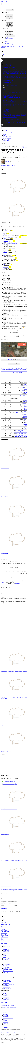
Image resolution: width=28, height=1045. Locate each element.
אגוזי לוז (5, 250)
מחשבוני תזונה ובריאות (8, 100)
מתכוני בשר (18, 72)
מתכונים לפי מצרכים (13, 77)
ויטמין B (25, 403)
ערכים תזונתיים (15, 92)
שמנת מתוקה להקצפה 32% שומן (10, 243)
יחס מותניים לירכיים (7, 102)
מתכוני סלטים (22, 69)
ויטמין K (25, 419)
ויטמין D (25, 416)
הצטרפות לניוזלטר (7, 136)
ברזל (26, 422)
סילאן (4, 260)
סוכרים (22, 387)
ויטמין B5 (25, 409)
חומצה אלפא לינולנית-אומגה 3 (20, 432)
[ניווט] (1, 59)
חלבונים (25, 384)
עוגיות (7, 71)
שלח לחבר (3, 165)
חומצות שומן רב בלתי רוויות (21, 430)
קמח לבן (5, 252)
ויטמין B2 (25, 406)
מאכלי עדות (19, 79)
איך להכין (24, 114)
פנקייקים (5, 1020)
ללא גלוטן (5, 959)
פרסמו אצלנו (3, 927)
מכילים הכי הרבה (7, 93)
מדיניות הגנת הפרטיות (5, 1041)
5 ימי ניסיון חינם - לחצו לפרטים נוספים (11, 97)
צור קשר (8, 37)
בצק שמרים (6, 1025)
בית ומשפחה (19, 114)
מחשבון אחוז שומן (7, 105)
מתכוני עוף (24, 72)
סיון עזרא (7, 161)
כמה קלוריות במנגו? (7, 133)
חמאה (4, 255)
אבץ (26, 427)
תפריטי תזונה (21, 92)
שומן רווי (22, 390)
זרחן (26, 425)
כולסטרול (25, 392)
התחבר (5, 41)
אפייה (13, 71)
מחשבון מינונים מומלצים (12, 104)
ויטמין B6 (25, 411)
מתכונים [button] (13, 67)
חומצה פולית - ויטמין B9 (21, 412)
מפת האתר (3, 929)
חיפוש (5, 130)
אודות (2, 926)
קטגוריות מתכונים (4, 943)
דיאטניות (5, 993)
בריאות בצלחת (21, 119)
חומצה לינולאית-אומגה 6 (21, 433)
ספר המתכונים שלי (13, 76)
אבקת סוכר (5, 238)
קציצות (5, 134)
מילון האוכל (5, 91)
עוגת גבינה (5, 1015)
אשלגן (25, 428)
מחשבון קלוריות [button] (13, 95)
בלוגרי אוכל (5, 994)
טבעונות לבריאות (7, 119)
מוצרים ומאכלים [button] (14, 90)
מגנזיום (25, 424)
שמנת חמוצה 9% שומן (8, 237)
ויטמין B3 (25, 408)
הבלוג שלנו (3, 938)
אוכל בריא (24, 79)
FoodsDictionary (4, 908)
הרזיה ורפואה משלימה (13, 122)
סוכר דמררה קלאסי (7, 258)
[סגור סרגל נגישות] (1, 4)
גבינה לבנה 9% (6, 235)
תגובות (13, 165)
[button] (7, 67)
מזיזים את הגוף (21, 122)
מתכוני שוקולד (6, 958)
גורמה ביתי (5, 122)
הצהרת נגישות (9, 38)
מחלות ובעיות (9, 114)
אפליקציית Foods (7, 82)
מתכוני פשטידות (15, 69)
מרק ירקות (5, 1014)
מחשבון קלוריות (23, 101)
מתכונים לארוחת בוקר (8, 1018)
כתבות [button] (7, 111)
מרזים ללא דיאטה (7, 120)
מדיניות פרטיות (4, 933)
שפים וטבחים (6, 997)
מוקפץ (10, 71)
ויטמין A (25, 401)
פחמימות (25, 385)
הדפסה (8, 165)
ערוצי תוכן (5, 113)
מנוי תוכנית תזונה (4, 935)
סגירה (2, 1042)
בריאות (14, 114)
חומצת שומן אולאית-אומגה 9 (20, 436)
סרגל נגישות (6, 140)
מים (4, 233)
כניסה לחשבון (7, 64)
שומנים (25, 389)
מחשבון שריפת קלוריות (14, 101)
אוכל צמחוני (6, 951)
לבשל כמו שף (22, 120)
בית (26, 147)
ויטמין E (25, 417)
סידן (26, 420)
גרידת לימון (5, 241)
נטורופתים (5, 995)
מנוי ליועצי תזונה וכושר (5, 924)
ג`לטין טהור (5, 230)
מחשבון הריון (6, 109)
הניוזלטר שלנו (4, 899)
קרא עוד (2, 582)
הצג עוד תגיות (4, 373)
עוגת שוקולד (6, 1012)
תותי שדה (5, 264)
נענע (4, 269)
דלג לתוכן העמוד (4, 1)
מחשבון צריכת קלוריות (21, 104)
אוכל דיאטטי (6, 77)
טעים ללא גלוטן (14, 119)
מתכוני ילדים (13, 72)
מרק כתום (5, 1022)
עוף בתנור (5, 1023)
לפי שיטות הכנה (6, 80)
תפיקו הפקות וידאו (5, 1032)
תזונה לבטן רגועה (15, 120)
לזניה (4, 1019)
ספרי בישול (13, 79)
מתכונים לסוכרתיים (17, 73)
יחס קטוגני (17, 583)
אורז (4, 135)
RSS (2, 939)
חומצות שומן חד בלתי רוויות (21, 435)
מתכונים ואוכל (22, 147)
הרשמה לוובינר (6, 139)
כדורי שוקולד (6, 1016)
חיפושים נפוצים (3, 1009)
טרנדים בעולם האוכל (8, 73)
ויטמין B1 (25, 404)
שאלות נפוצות (4, 930)
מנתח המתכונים (21, 76)
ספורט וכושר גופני (18, 115)
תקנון (2, 931)
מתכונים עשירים (22, 77)
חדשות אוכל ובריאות (8, 117)
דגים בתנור (5, 1027)
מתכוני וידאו (6, 76)
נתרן (26, 393)
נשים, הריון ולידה (10, 115)
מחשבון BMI (6, 104)
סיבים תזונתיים (23, 395)
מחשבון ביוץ (6, 110)
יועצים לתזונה (6, 999)
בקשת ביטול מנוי (4, 937)
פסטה (4, 71)
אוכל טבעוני (6, 953)
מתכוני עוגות (8, 69)
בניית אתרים (12, 1032)
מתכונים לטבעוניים (19, 71)
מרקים (8, 72)
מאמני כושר (6, 998)
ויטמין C (25, 414)
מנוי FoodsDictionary (8, 44)
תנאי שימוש (6, 931)
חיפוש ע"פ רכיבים (7, 92)
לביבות (4, 1024)
